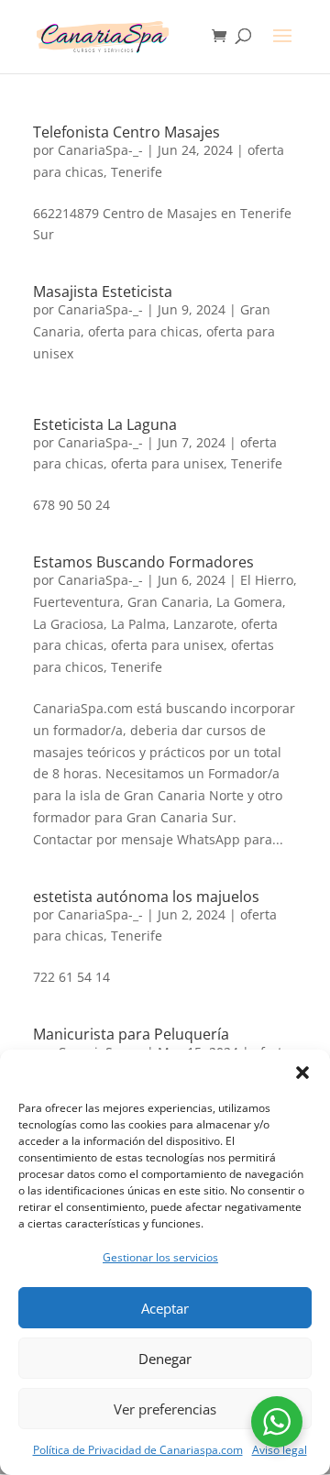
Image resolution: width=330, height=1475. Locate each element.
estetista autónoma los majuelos (146, 896)
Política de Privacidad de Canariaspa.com (138, 1450)
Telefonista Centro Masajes (126, 132)
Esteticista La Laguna (105, 424)
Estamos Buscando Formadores (143, 562)
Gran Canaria (168, 602)
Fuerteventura (76, 602)
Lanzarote (203, 624)
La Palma (138, 624)
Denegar (165, 1358)
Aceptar (165, 1308)
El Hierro (266, 580)
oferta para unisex (167, 463)
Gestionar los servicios (160, 1257)
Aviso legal (279, 1450)
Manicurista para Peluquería (131, 1034)
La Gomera (249, 602)
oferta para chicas (143, 331)
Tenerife (136, 172)
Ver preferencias (165, 1409)
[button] (302, 1072)
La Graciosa (68, 624)
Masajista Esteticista (102, 291)
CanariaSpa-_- (100, 150)
